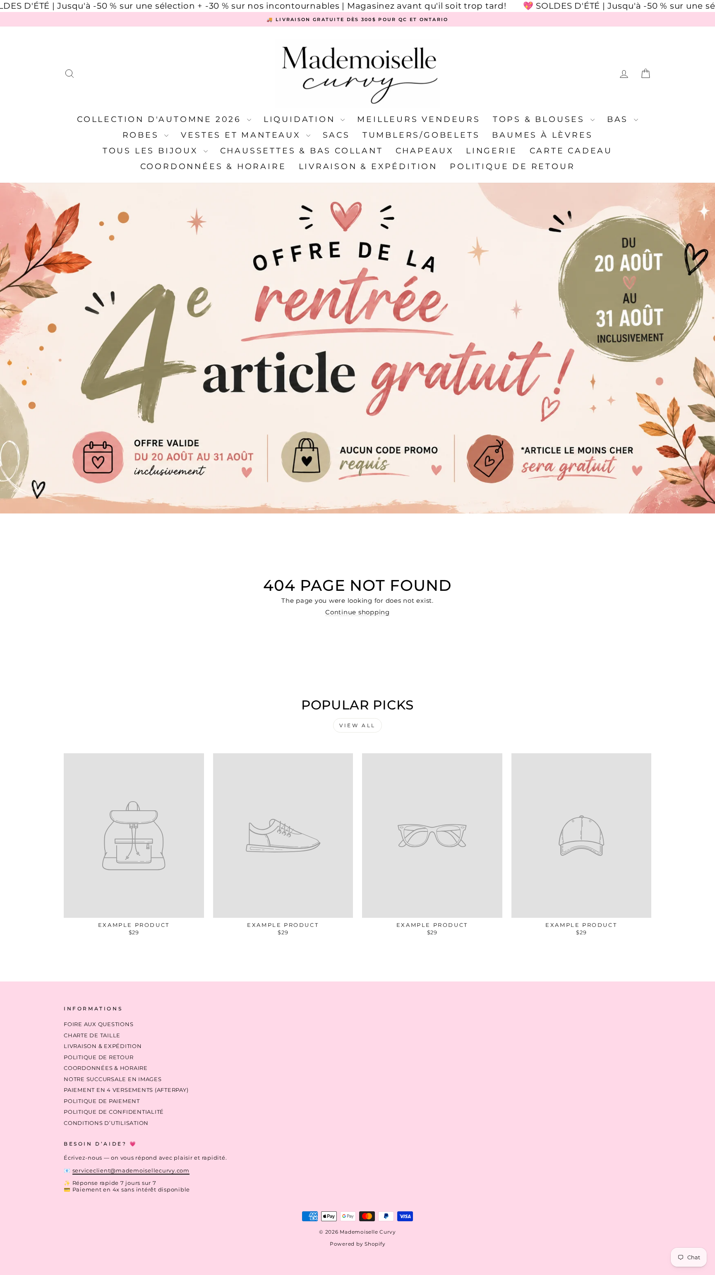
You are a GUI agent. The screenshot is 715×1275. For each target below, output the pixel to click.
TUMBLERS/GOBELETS (421, 135)
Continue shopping (357, 612)
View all (357, 725)
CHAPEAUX (424, 150)
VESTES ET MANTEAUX (242, 135)
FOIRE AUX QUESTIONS (98, 1024)
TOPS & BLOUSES (540, 119)
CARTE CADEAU (571, 150)
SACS (336, 135)
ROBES (142, 135)
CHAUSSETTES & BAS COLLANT (301, 150)
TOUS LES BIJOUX (152, 150)
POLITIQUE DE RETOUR (512, 166)
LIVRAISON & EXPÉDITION (368, 166)
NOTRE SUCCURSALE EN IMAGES (113, 1079)
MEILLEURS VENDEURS (418, 119)
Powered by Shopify (358, 1244)
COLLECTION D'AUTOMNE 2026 (161, 119)
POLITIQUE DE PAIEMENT (102, 1101)
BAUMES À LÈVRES (542, 135)
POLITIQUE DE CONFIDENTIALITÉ (114, 1112)
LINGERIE (491, 150)
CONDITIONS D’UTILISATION (106, 1123)
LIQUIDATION (301, 119)
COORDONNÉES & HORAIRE (213, 166)
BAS (619, 119)
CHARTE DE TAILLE (92, 1035)
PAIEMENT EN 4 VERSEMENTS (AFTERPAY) (126, 1090)
